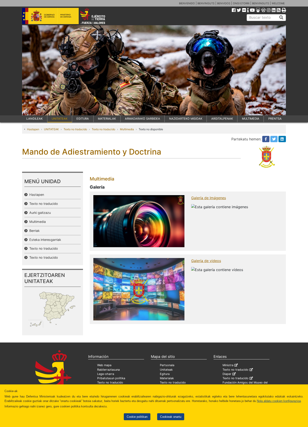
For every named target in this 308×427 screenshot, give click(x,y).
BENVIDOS (223, 3)
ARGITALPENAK (222, 118)
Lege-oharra (105, 374)
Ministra (228, 365)
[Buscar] (281, 17)
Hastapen (33, 129)
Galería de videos (206, 260)
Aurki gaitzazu (39, 213)
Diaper (227, 374)
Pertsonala (167, 365)
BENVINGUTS (206, 3)
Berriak (34, 231)
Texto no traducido (75, 129)
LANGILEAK (34, 118)
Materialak (167, 378)
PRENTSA (275, 118)
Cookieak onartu (170, 416)
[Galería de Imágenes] (138, 221)
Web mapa (104, 365)
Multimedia (127, 129)
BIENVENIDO (187, 3)
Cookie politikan (137, 416)
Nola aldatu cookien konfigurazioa (279, 401)
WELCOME (278, 3)
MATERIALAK (107, 118)
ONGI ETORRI (241, 3)
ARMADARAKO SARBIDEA (142, 118)
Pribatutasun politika (111, 378)
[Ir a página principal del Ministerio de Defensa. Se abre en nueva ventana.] (50, 15)
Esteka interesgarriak (44, 240)
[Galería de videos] (138, 289)
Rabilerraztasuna (108, 369)
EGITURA (82, 118)
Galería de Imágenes (208, 198)
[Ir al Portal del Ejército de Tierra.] (98, 15)
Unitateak (166, 369)
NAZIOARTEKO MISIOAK (185, 118)
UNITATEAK (59, 118)
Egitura (165, 374)
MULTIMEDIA (250, 118)
